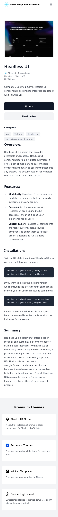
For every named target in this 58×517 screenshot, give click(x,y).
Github (29, 106)
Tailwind (18, 134)
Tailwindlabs (24, 73)
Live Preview (29, 116)
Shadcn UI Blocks (21, 419)
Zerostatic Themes (22, 445)
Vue (7, 134)
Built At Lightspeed (22, 494)
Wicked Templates (22, 471)
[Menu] (51, 4)
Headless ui (32, 134)
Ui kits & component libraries (19, 139)
